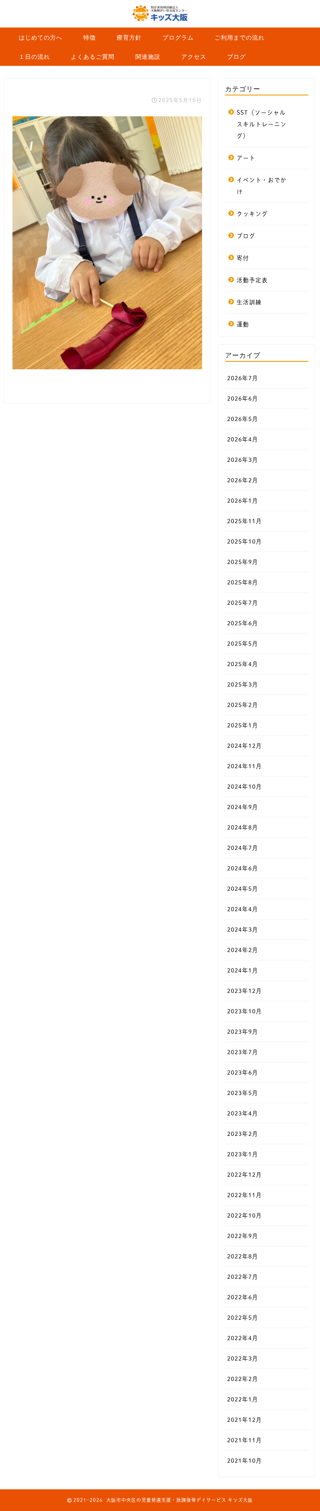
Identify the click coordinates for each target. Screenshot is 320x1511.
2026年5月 (242, 419)
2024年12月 (244, 746)
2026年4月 (242, 439)
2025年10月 (244, 541)
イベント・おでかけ (262, 186)
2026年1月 (242, 501)
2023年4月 (242, 1113)
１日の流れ (34, 56)
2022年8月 (242, 1256)
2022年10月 (244, 1215)
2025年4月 (242, 664)
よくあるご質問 (93, 56)
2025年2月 (242, 705)
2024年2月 (242, 950)
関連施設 (147, 56)
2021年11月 (244, 1440)
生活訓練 (249, 302)
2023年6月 (242, 1072)
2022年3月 (242, 1358)
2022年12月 (244, 1175)
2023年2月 (242, 1134)
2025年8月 (242, 582)
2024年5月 (242, 889)
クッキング (252, 214)
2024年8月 (242, 827)
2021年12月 (244, 1420)
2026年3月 (242, 460)
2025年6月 (242, 623)
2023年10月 (244, 1011)
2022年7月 (242, 1277)
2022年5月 (242, 1318)
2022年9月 (242, 1236)
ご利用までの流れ (240, 37)
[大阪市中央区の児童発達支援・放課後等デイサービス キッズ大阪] (159, 21)
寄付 (243, 258)
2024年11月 (244, 766)
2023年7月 (242, 1052)
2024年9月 (242, 807)
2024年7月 (242, 848)
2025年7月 (242, 603)
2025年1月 (242, 725)
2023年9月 (242, 1032)
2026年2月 (242, 480)
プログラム (178, 37)
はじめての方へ (40, 37)
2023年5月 (242, 1093)
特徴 (89, 37)
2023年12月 (244, 991)
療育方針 (129, 37)
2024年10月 (244, 786)
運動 (243, 324)
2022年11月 (244, 1195)
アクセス (193, 56)
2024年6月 (242, 868)
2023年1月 (242, 1154)
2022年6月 (242, 1297)
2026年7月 (242, 378)
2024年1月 (242, 970)
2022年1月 (242, 1399)
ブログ (236, 56)
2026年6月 (242, 398)
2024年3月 (242, 929)
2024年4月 (242, 909)
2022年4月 (242, 1338)
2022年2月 (242, 1379)
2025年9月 (242, 562)
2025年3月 (242, 684)
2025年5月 (242, 643)
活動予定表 (252, 280)
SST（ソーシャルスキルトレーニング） (262, 124)
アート (246, 158)
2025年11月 (244, 521)
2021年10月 (244, 1460)
